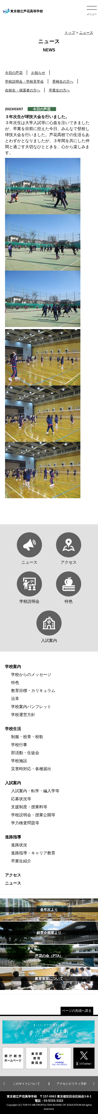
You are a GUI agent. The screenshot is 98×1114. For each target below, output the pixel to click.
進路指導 (13, 837)
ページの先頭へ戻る (76, 1010)
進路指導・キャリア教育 (33, 853)
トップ (70, 33)
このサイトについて (26, 1083)
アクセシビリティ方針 (72, 1083)
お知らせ (38, 73)
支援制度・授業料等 (29, 807)
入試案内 (13, 783)
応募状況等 (21, 799)
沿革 (15, 698)
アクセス (13, 875)
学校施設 (19, 761)
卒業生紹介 (21, 861)
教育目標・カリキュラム (33, 690)
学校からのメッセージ (31, 674)
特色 (15, 682)
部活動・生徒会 (25, 753)
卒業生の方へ (59, 90)
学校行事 (19, 745)
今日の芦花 (14, 73)
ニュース (86, 33)
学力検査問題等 (25, 823)
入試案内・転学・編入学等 (35, 791)
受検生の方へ (62, 81)
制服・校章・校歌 (27, 737)
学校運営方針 (23, 715)
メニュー (92, 14)
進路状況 (19, 845)
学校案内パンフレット (31, 706)
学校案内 (13, 666)
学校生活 (13, 729)
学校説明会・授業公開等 (33, 815)
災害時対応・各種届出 (31, 769)
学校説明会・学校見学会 (24, 81)
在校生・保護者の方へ (22, 90)
